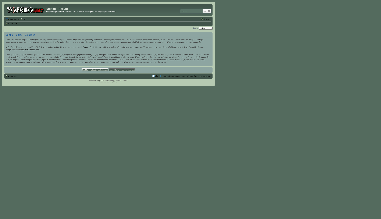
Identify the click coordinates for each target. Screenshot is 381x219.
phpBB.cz (114, 82)
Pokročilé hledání (209, 11)
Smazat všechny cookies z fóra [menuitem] (173, 76)
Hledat (205, 11)
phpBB (100, 80)
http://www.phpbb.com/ (30, 50)
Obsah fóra (12, 76)
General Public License (92, 47)
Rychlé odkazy (13, 19)
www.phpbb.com (132, 47)
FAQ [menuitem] (24, 19)
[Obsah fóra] (25, 9)
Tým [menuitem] (156, 76)
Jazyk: (195, 28)
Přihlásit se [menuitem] (207, 19)
